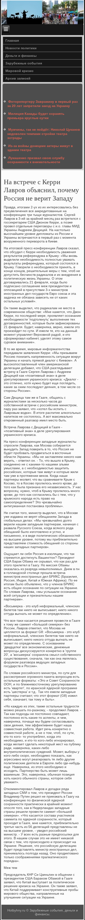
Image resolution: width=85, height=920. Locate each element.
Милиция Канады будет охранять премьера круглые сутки (35, 116)
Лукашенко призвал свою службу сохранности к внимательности (35, 160)
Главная (12, 40)
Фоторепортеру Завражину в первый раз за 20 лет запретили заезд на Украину (42, 104)
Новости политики (21, 48)
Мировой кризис (19, 71)
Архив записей (17, 78)
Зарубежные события (23, 63)
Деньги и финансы (21, 56)
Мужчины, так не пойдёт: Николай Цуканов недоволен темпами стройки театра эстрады (43, 134)
